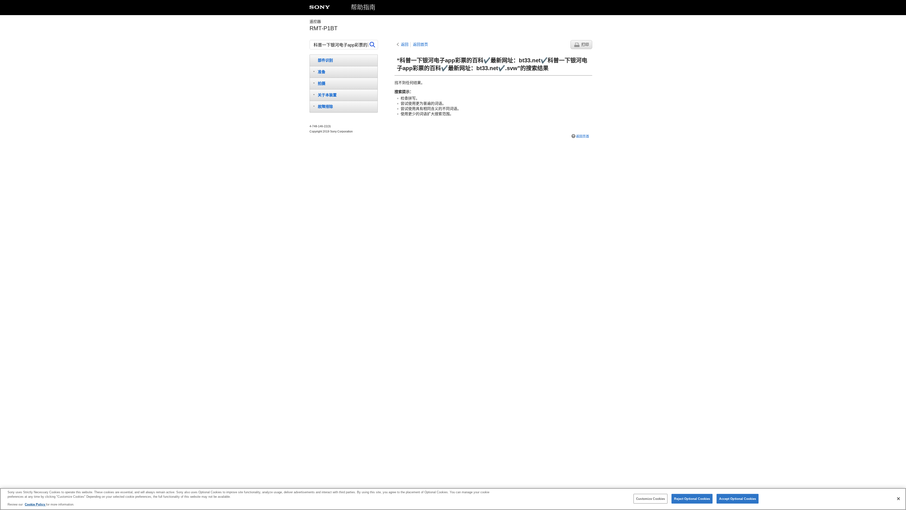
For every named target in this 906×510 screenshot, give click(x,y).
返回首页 (420, 44)
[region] (453, 499)
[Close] (898, 498)
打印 (585, 44)
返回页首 (582, 136)
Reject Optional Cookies (692, 498)
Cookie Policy (35, 504)
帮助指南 (363, 7)
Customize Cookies (650, 498)
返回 (404, 44)
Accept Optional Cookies (737, 498)
